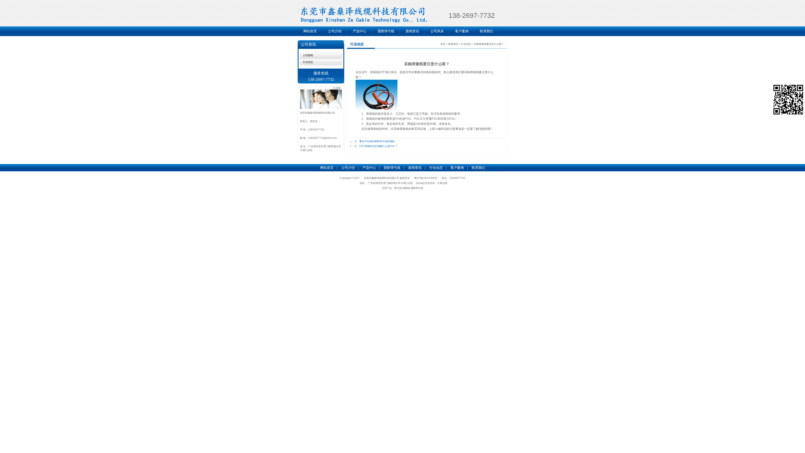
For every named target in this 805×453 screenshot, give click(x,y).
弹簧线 (374, 72)
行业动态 (308, 62)
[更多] (336, 88)
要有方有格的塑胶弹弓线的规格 (377, 141)
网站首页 (310, 31)
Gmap (420, 183)
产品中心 (359, 31)
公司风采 (437, 31)
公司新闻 (308, 55)
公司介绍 (334, 31)
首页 (442, 44)
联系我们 (486, 31)
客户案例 (462, 31)
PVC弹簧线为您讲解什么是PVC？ (378, 146)
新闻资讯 (412, 31)
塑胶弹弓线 (386, 31)
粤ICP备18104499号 (426, 178)
